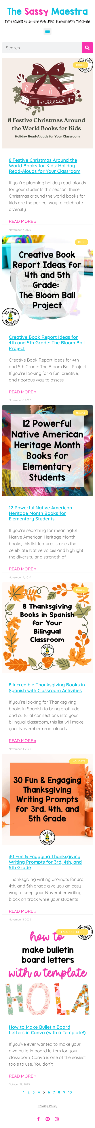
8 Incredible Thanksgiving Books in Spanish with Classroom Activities (47, 687)
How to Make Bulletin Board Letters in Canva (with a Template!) (47, 1029)
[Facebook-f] (38, 1119)
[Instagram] (57, 1119)
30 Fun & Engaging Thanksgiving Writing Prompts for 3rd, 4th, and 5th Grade (45, 861)
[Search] (87, 47)
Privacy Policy (47, 1106)
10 (70, 1092)
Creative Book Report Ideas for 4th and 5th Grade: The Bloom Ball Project (47, 342)
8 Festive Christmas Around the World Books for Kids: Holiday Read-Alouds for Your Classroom (44, 165)
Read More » (22, 221)
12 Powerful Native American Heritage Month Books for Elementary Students (40, 513)
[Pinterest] (47, 1119)
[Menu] (47, 31)
